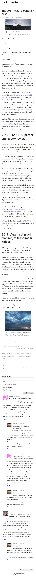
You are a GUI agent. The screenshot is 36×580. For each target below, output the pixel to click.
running (14, 341)
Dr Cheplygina (29, 248)
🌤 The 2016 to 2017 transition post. (18, 353)
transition (23, 341)
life (12, 17)
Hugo (16, 575)
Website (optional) (7, 387)
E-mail (4, 381)
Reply (4, 419)
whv (28, 341)
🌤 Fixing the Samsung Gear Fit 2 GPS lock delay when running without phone (17, 357)
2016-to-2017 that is (8, 124)
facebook (8, 341)
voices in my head (11, 2)
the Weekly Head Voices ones (18, 171)
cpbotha (15, 423)
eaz (3, 341)
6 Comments (18, 17)
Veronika (11, 512)
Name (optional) (6, 376)
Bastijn (11, 396)
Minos (25, 575)
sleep (18, 341)
